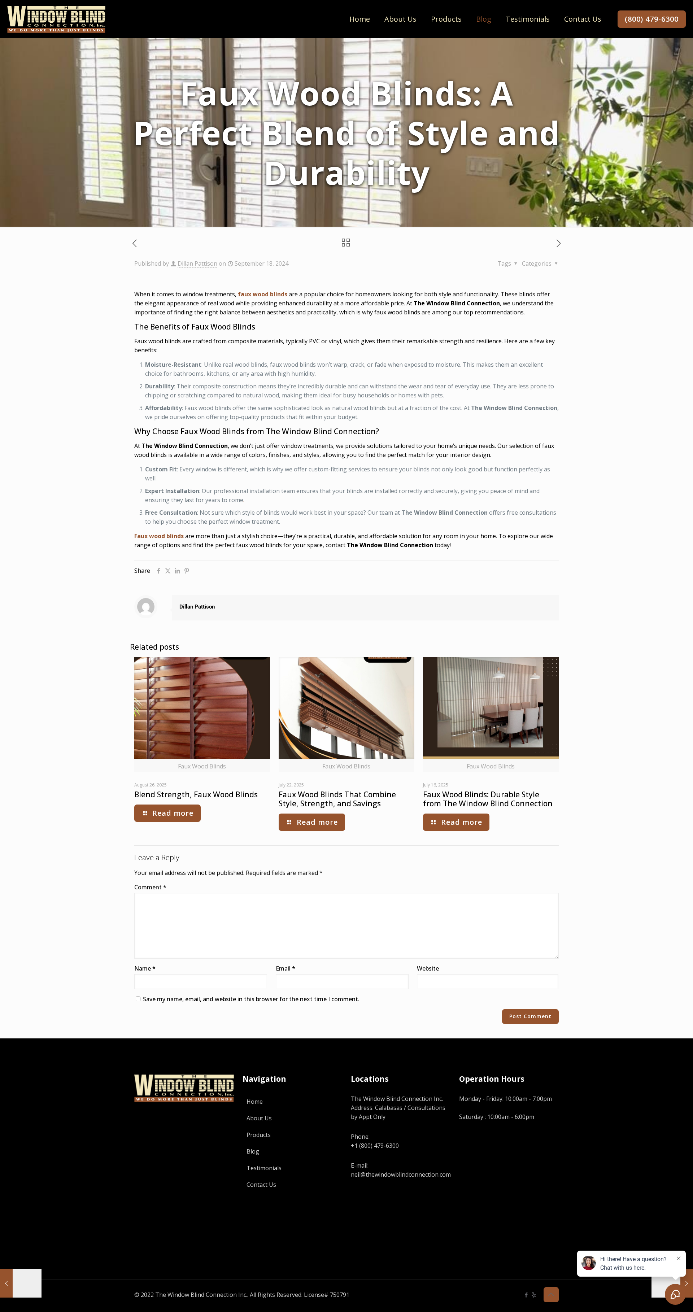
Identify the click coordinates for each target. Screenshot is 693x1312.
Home (255, 1102)
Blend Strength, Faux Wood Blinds (196, 794)
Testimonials (264, 1168)
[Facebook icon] (526, 1294)
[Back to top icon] (551, 1294)
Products (259, 1135)
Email (285, 968)
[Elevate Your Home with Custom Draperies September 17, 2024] (21, 1283)
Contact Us (261, 1185)
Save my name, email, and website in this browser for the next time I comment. (251, 999)
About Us (259, 1118)
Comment (150, 887)
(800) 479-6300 (652, 19)
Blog (253, 1151)
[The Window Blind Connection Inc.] (56, 19)
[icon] (533, 1294)
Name (145, 968)
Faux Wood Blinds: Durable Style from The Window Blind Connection (488, 798)
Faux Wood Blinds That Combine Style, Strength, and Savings (337, 798)
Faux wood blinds (159, 536)
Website (428, 968)
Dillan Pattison (197, 263)
